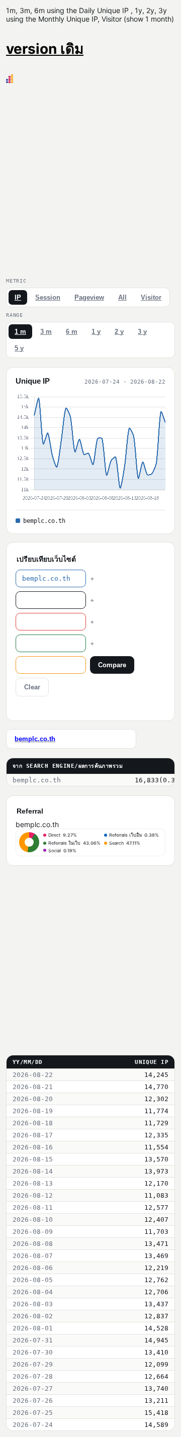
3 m (46, 331)
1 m (20, 331)
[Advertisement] (90, 178)
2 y (119, 331)
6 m (71, 331)
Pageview (89, 297)
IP (18, 297)
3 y (142, 331)
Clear (32, 687)
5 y (19, 348)
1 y (96, 331)
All (122, 297)
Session (47, 297)
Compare (112, 665)
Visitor (151, 297)
